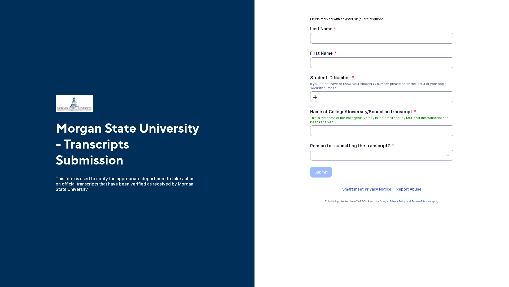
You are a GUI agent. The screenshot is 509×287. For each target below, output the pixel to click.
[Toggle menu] (448, 155)
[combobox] (381, 155)
